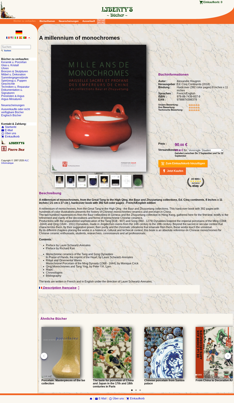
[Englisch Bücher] (101, 20)
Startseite (8, 126)
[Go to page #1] (132, 390)
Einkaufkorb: (212, 2)
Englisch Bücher (11, 115)
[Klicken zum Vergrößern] (98, 170)
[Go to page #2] (136, 390)
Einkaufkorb (10, 136)
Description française (61, 288)
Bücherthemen (47, 21)
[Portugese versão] (25, 37)
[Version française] (8, 37)
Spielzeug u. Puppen (14, 80)
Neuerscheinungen (69, 21)
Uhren (5, 68)
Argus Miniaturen (11, 99)
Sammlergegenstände (14, 77)
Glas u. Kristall (10, 65)
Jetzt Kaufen (172, 171)
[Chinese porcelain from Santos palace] (163, 377)
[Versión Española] (20, 37)
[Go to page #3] (140, 390)
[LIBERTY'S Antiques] (13, 143)
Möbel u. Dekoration (13, 74)
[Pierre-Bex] (13, 150)
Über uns (8, 133)
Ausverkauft (88, 21)
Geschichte (8, 83)
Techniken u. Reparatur (15, 86)
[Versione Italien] (16, 37)
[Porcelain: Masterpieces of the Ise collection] (60, 377)
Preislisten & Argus (12, 96)
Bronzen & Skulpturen (14, 71)
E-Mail (7, 130)
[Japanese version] (29, 37)
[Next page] (228, 356)
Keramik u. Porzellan (14, 62)
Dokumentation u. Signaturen (12, 91)
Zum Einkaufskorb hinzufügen (183, 164)
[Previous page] (44, 356)
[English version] (12, 37)
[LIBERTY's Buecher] (117, 15)
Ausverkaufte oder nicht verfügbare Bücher (15, 111)
